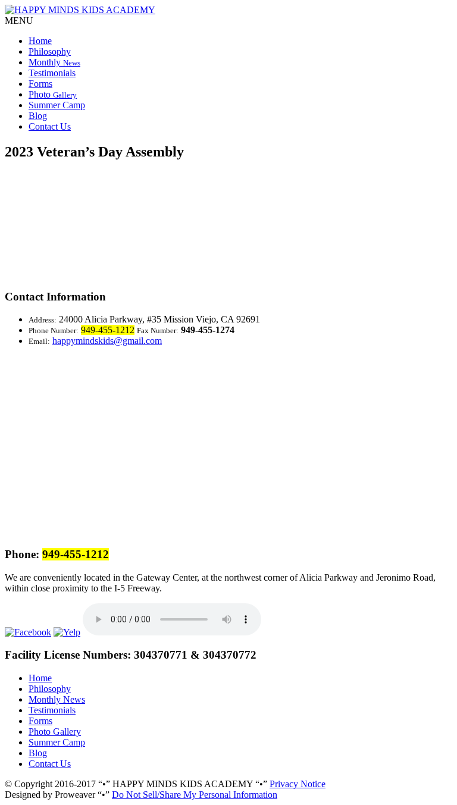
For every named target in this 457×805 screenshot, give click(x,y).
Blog (38, 116)
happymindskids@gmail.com (107, 341)
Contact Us (50, 126)
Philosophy (50, 51)
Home (40, 41)
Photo (53, 94)
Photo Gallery (55, 731)
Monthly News (57, 699)
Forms (40, 84)
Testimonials (52, 73)
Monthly (54, 62)
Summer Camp (57, 105)
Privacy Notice (297, 784)
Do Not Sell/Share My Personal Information (194, 795)
